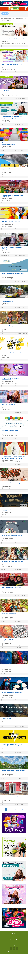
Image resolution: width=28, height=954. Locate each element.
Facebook (11, 948)
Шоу (17, 176)
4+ (3, 412)
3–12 (3, 569)
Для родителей (19, 804)
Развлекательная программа (21, 72)
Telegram (17, 948)
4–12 (3, 98)
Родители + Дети (6, 255)
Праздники (19, 202)
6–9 (3, 229)
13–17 (3, 45)
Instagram (14, 948)
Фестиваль (18, 359)
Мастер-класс (19, 150)
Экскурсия (18, 778)
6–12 (3, 202)
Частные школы (20, 45)
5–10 (3, 516)
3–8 (3, 700)
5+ (3, 490)
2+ (3, 176)
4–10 (3, 150)
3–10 (3, 543)
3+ (3, 281)
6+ (3, 124)
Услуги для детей (20, 307)
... (17, 809)
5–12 (3, 673)
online (17, 516)
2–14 (3, 386)
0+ (3, 72)
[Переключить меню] (2, 9)
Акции (17, 386)
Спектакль (18, 464)
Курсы (17, 438)
